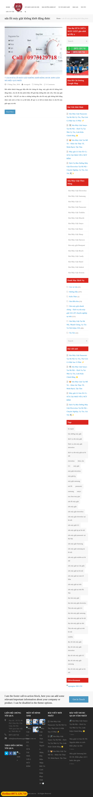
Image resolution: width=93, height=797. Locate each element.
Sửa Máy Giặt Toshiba (76, 212)
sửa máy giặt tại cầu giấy (76, 566)
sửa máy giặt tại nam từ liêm (76, 577)
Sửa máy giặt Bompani (76, 245)
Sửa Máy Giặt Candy (76, 256)
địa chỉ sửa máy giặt (74, 642)
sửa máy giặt (72, 506)
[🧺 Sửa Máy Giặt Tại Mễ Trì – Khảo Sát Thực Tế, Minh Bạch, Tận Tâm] (42, 724)
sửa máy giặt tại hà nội (75, 571)
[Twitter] (6, 753)
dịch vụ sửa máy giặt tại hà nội (77, 454)
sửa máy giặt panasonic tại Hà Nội (77, 537)
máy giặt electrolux (74, 471)
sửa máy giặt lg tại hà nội (76, 530)
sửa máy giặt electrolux (75, 511)
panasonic (78, 486)
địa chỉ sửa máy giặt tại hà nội (76, 670)
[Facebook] (10, 753)
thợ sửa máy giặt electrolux (77, 603)
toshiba (70, 637)
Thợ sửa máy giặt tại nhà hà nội (76, 630)
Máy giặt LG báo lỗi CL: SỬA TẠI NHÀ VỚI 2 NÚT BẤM (77, 155)
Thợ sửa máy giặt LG (75, 608)
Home (58, 18)
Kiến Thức (73, 297)
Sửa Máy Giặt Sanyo (75, 223)
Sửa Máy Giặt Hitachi (76, 218)
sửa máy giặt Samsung (75, 544)
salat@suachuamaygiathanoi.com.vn (22, 738)
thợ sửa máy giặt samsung (76, 613)
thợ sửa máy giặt (73, 598)
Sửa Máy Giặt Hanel (75, 262)
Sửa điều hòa (74, 301)
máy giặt (76, 466)
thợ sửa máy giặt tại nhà (76, 623)
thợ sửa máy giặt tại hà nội (77, 618)
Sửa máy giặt (58, 93)
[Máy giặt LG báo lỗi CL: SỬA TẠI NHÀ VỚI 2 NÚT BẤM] (29, 766)
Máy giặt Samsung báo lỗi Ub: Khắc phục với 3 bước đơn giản (78, 756)
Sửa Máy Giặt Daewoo (76, 240)
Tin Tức (72, 333)
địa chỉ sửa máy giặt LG (76, 655)
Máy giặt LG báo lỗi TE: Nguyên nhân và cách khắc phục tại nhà (78, 742)
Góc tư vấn (73, 287)
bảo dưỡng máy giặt (74, 434)
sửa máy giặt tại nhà (74, 584)
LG (69, 466)
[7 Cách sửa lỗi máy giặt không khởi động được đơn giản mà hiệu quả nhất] (33, 50)
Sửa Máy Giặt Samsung (77, 196)
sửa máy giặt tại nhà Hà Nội (76, 591)
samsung (71, 491)
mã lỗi (70, 486)
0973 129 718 (14, 735)
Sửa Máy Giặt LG (74, 202)
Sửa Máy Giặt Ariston (76, 273)
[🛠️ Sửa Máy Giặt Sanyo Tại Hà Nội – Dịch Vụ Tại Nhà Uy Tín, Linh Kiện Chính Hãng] (36, 724)
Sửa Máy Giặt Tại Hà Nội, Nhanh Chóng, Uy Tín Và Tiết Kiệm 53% (76, 324)
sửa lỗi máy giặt (73, 501)
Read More (10, 112)
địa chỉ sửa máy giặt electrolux (74, 648)
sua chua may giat (74, 496)
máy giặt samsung (74, 481)
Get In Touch (79, 699)
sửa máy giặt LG (73, 525)
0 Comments (50, 84)
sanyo (79, 491)
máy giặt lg (71, 476)
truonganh (27, 84)
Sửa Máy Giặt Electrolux (77, 191)
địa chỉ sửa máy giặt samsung (74, 662)
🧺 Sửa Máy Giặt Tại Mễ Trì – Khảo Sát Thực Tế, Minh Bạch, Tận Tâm (77, 143)
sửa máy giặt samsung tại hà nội (76, 550)
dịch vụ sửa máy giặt (75, 439)
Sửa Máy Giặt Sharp (75, 234)
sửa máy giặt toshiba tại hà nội (77, 559)
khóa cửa (81, 461)
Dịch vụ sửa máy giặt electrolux (75, 445)
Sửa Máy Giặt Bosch (75, 251)
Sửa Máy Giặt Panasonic (77, 207)
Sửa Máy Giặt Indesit (76, 267)
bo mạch (71, 429)
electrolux (71, 461)
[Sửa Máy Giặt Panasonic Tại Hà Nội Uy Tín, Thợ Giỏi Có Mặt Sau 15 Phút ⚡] (29, 724)
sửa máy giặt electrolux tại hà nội (77, 518)
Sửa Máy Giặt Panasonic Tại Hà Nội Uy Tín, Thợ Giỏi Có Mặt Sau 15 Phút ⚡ (77, 117)
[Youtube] (19, 756)
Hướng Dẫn (38, 84)
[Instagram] (14, 753)
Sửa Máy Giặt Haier (75, 229)
